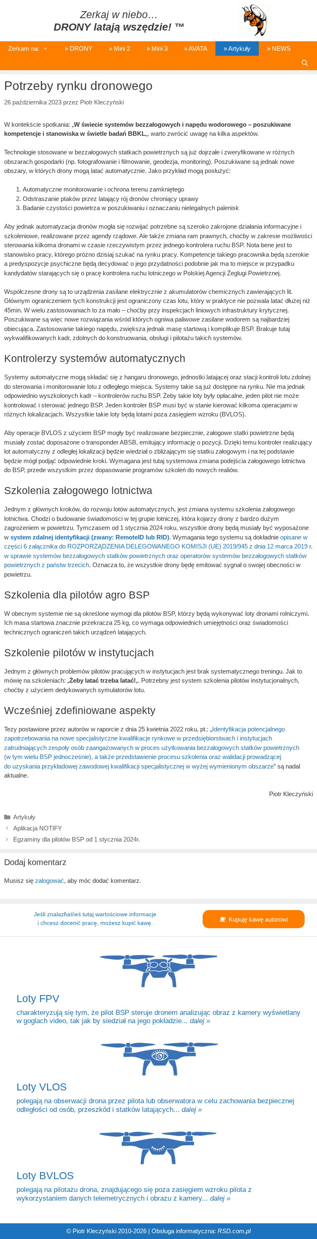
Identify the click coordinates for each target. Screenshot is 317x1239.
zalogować (49, 880)
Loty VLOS (42, 1086)
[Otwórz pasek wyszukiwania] (305, 63)
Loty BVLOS (45, 1175)
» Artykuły (237, 48)
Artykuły (24, 816)
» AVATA (195, 48)
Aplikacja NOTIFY (37, 828)
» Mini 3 (157, 48)
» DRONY (78, 48)
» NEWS (279, 48)
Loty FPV (38, 998)
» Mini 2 (119, 48)
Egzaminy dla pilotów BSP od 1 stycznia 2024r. (76, 839)
